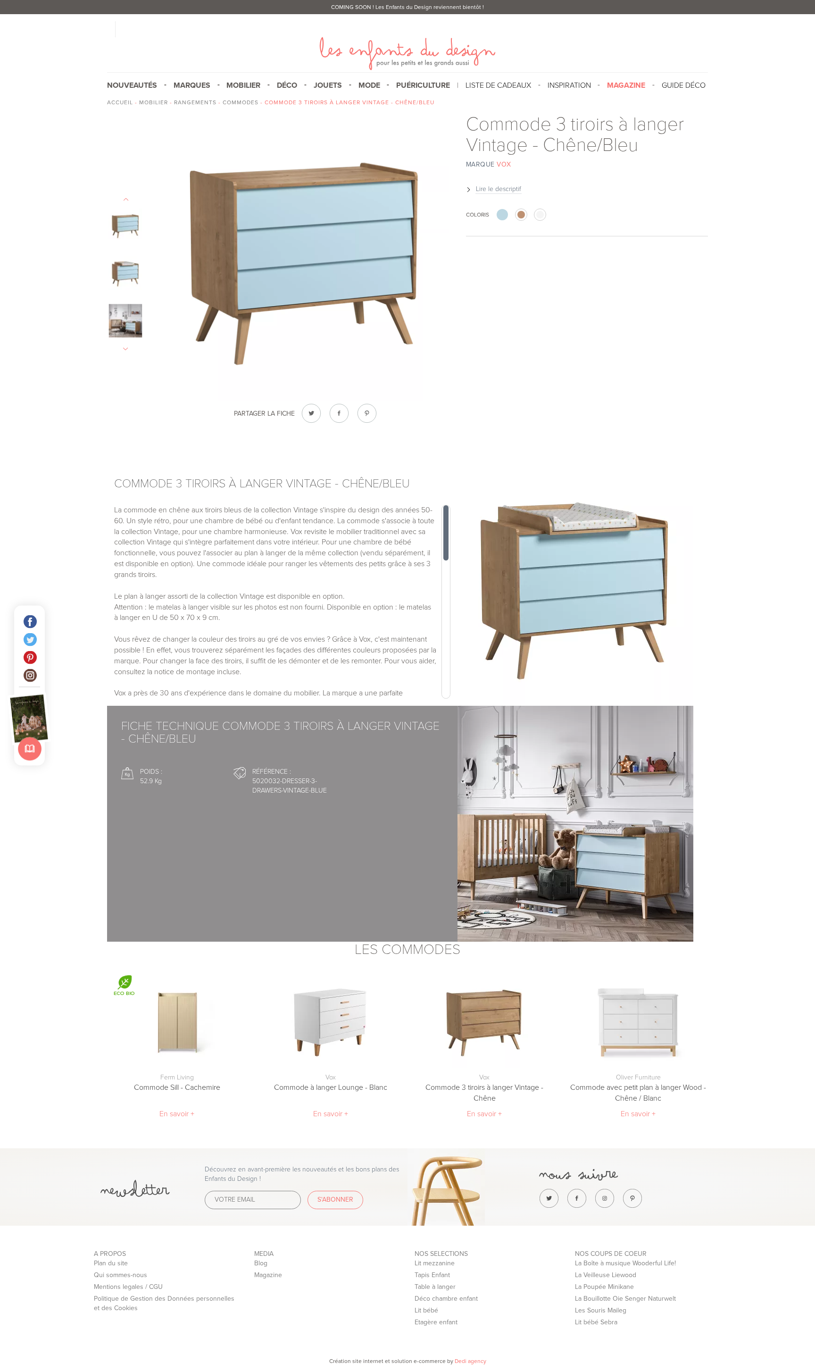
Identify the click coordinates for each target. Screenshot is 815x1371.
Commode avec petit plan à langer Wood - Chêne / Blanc (638, 1093)
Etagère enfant (436, 1322)
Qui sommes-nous (120, 1275)
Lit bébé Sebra (596, 1322)
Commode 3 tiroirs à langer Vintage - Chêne (484, 1093)
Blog (260, 1263)
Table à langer (435, 1287)
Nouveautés (132, 85)
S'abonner (335, 1199)
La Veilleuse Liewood (605, 1275)
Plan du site (111, 1263)
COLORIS (477, 214)
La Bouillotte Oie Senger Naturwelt (625, 1299)
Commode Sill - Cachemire (177, 1087)
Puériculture (423, 85)
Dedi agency (470, 1361)
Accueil (120, 102)
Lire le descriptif (498, 189)
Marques (192, 85)
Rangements (195, 102)
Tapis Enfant (432, 1275)
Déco (287, 85)
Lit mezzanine (435, 1263)
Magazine (268, 1275)
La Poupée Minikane (604, 1287)
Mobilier (243, 85)
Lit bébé (426, 1310)
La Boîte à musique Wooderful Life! (625, 1263)
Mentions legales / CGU (128, 1287)
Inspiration (569, 85)
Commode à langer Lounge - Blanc (330, 1087)
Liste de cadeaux (498, 85)
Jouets (328, 85)
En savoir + (176, 1114)
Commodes (240, 102)
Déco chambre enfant (446, 1299)
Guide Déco (684, 85)
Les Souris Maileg (600, 1310)
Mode (369, 85)
